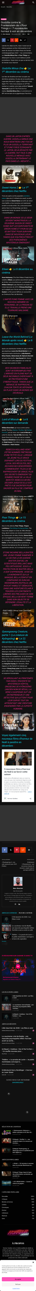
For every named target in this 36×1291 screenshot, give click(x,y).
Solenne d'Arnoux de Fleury (8, 1030)
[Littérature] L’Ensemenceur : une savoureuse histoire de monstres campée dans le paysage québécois (27, 866)
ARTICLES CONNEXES (9, 913)
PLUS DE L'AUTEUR (25, 913)
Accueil (3, 7)
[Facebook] (4, 40)
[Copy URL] (25, 40)
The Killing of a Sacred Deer (19, 528)
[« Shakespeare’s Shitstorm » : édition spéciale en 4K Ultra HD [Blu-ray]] (6, 1132)
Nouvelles (9, 7)
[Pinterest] (12, 40)
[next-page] (6, 943)
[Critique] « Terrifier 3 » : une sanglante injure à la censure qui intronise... (22, 1141)
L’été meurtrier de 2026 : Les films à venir (17, 1028)
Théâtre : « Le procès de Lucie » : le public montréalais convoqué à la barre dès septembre (23, 937)
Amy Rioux (4, 1053)
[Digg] (21, 40)
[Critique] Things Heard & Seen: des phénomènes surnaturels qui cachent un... (22, 1174)
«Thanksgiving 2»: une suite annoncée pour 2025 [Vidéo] (9, 864)
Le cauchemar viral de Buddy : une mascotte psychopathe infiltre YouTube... (23, 1006)
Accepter (18, 1279)
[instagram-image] (9, 1093)
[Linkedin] (20, 904)
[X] (8, 40)
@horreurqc (18, 1082)
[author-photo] (18, 886)
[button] (33, 1262)
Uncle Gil (4, 1074)
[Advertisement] (18, 115)
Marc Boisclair (6, 34)
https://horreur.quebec (18, 891)
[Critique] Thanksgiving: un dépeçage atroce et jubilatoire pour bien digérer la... (23, 1150)
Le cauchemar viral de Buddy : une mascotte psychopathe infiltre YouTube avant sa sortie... (16, 1038)
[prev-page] (3, 943)
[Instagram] (16, 904)
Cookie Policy (16, 1288)
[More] (29, 850)
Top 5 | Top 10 (5, 923)
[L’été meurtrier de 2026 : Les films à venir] (6, 919)
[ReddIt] (16, 40)
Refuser (18, 1284)
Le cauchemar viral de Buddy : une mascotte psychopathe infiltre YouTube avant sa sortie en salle (23, 928)
